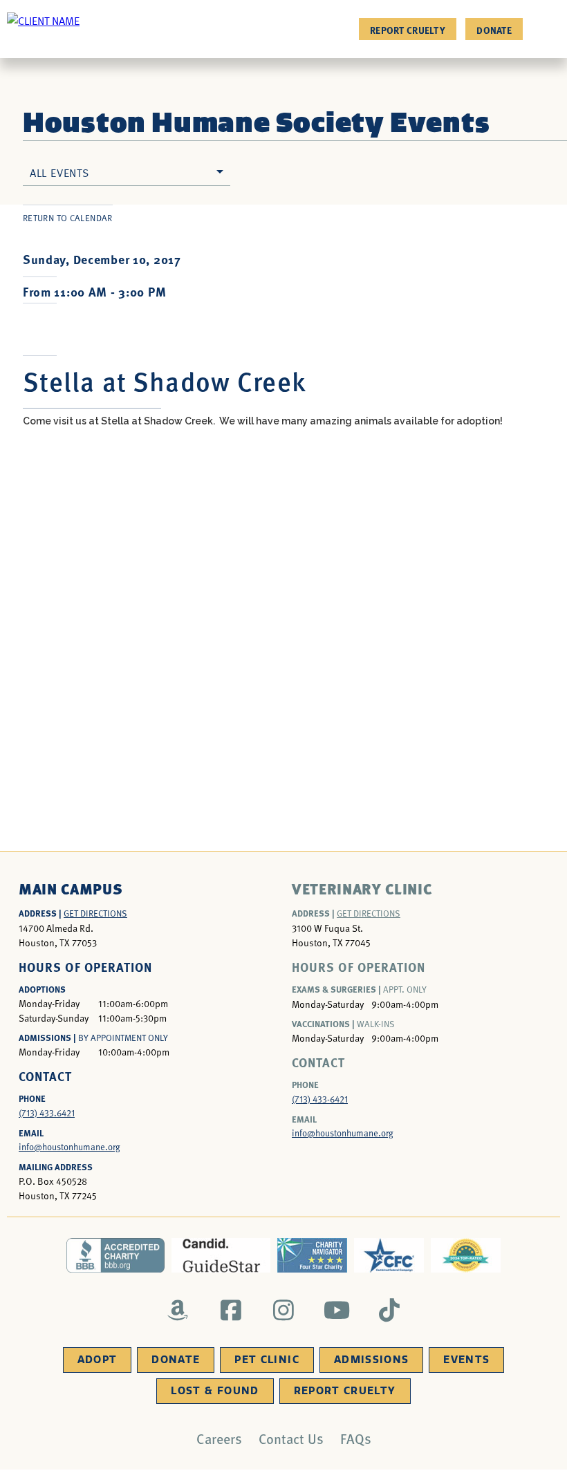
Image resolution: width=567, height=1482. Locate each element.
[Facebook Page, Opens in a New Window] (230, 1310)
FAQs (355, 1438)
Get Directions (95, 913)
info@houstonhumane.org (69, 1147)
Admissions (371, 1359)
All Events (59, 172)
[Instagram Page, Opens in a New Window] (284, 1310)
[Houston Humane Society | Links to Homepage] (43, 20)
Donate (494, 30)
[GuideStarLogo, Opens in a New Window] (220, 1255)
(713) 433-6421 (320, 1099)
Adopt (97, 1359)
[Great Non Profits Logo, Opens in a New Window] (466, 1255)
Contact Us (291, 1438)
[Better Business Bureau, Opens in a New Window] (115, 1255)
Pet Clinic (266, 1359)
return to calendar (68, 218)
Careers (219, 1438)
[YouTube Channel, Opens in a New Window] (336, 1310)
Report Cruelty (407, 30)
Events (466, 1359)
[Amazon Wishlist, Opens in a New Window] (178, 1310)
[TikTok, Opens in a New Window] (390, 1310)
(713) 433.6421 (47, 1113)
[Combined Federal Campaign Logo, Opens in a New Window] (389, 1255)
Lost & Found (215, 1391)
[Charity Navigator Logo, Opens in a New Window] (312, 1255)
